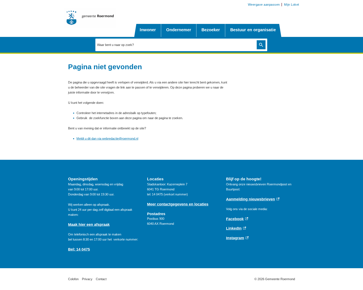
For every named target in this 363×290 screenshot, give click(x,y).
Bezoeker (210, 29)
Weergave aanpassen (264, 4)
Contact (101, 279)
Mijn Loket (291, 4)
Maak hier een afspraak (89, 224)
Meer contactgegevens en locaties (177, 204)
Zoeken (261, 44)
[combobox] (175, 44)
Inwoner (148, 29)
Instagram (237, 238)
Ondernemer (178, 29)
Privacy (87, 279)
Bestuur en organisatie (253, 29)
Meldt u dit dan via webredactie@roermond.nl (107, 138)
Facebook (237, 219)
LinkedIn (236, 228)
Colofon (73, 279)
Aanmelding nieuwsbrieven (253, 199)
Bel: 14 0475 (79, 249)
